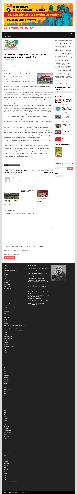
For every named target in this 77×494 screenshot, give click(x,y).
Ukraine (5, 475)
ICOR (5, 371)
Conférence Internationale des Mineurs (11, 328)
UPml (8, 59)
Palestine (6, 418)
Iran (4, 385)
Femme (5, 360)
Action (5, 272)
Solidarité (6, 461)
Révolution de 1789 (7, 444)
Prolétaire (6, 428)
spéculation (6, 465)
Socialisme (6, 459)
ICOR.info (13, 33)
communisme (6, 323)
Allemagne (6, 282)
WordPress (28, 492)
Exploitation (6, 354)
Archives (5, 290)
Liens (5, 393)
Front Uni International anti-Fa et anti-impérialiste (38, 33)
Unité (5, 477)
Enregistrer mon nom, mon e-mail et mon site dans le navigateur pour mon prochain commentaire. (25, 246)
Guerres (5, 365)
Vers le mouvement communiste (10, 481)
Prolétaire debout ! (9, 36)
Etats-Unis (6, 350)
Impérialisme (17, 165)
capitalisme (6, 305)
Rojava (5, 446)
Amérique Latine (7, 284)
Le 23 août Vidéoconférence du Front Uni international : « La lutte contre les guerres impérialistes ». (67, 109)
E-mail (5, 236)
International (21, 52)
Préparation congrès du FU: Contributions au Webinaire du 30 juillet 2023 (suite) (44, 200)
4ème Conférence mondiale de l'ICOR (11, 270)
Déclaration (6, 342)
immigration (6, 375)
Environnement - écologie (13, 52)
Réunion (5, 442)
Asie (5, 292)
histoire (5, 367)
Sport (5, 467)
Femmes (5, 362)
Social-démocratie (7, 457)
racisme (5, 434)
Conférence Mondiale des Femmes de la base (13, 330)
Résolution (6, 440)
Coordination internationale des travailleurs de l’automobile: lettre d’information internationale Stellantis (37, 273)
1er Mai (5, 268)
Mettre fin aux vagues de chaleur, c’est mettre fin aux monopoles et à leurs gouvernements (67, 101)
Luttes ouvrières (7, 401)
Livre (5, 397)
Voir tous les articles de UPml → (17, 180)
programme (6, 426)
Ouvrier (5, 416)
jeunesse (5, 387)
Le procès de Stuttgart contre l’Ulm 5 (66, 125)
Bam (32, 492)
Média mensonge (7, 410)
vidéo (5, 483)
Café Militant (7, 33)
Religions (6, 438)
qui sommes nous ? (7, 432)
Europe (5, 352)
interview (6, 383)
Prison (5, 424)
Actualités (6, 52)
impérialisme (6, 377)
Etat (5, 348)
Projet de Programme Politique (56, 33)
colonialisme (6, 317)
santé (5, 449)
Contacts (5, 334)
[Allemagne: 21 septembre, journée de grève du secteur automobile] (58, 130)
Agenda (24, 33)
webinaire (6, 487)
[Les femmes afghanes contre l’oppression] (58, 137)
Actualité (19, 33)
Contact (5, 332)
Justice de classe (7, 389)
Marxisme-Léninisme (8, 408)
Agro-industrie (7, 280)
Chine (5, 313)
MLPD (5, 412)
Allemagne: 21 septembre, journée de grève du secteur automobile (67, 131)
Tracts (5, 471)
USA (5, 479)
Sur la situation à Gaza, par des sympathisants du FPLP (27, 191)
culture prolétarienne (8, 336)
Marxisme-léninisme (8, 406)
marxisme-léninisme (8, 405)
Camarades (6, 301)
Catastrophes (6, 309)
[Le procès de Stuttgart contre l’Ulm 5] (58, 124)
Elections (6, 344)
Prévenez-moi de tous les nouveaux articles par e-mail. (15, 254)
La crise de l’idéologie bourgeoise (34, 298)
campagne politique (8, 303)
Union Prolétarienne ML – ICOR (19, 27)
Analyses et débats (7, 286)
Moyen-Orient (6, 414)
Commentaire (7, 215)
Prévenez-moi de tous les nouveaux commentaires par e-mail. (16, 250)
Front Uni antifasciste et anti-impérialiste (12, 363)
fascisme (5, 358)
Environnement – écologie (9, 346)
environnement (11, 165)
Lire (4, 395)
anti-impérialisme (7, 288)
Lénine (5, 391)
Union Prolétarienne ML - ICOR (15, 492)
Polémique (6, 422)
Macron (5, 403)
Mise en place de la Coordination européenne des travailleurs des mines (10, 202)
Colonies (5, 319)
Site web (5, 241)
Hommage (6, 369)
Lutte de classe (7, 399)
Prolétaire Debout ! (7, 430)
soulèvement (6, 463)
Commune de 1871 (7, 321)
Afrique (5, 276)
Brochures (6, 294)
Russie (5, 448)
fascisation (6, 356)
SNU (5, 455)
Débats (5, 340)
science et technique (8, 451)
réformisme (6, 436)
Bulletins (5, 298)
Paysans (5, 420)
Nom (5, 231)
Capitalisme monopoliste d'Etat (10, 307)
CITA (5, 315)
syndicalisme (6, 469)
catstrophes (6, 311)
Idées (5, 373)
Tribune (5, 473)
